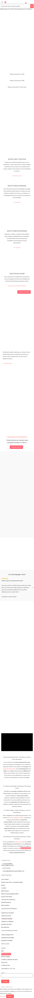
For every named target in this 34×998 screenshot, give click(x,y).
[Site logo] (5, 3)
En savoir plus (17, 247)
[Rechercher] (18, 3)
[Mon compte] (21, 3)
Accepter (10, 996)
